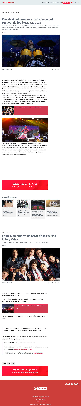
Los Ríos (17, 12)
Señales (66, 2)
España (4, 363)
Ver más (16, 110)
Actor (8, 363)
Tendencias (8, 232)
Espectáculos (14, 232)
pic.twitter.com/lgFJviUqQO (24, 349)
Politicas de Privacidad (41, 401)
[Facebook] (52, 69)
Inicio (3, 12)
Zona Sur (57, 2)
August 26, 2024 (38, 353)
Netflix (13, 363)
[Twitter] (55, 69)
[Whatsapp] (49, 69)
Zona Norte (44, 2)
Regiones (7, 12)
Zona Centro (51, 2)
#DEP (15, 349)
